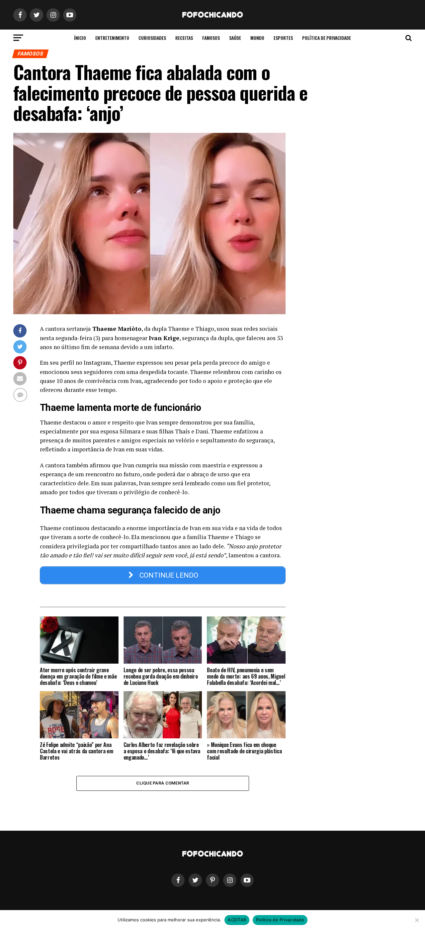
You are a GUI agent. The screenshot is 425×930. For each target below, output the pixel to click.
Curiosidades (152, 37)
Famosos (211, 37)
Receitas (184, 37)
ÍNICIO (80, 37)
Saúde (235, 37)
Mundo (257, 37)
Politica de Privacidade (280, 919)
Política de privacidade (326, 37)
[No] (416, 920)
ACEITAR (237, 919)
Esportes (283, 37)
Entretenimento (112, 37)
